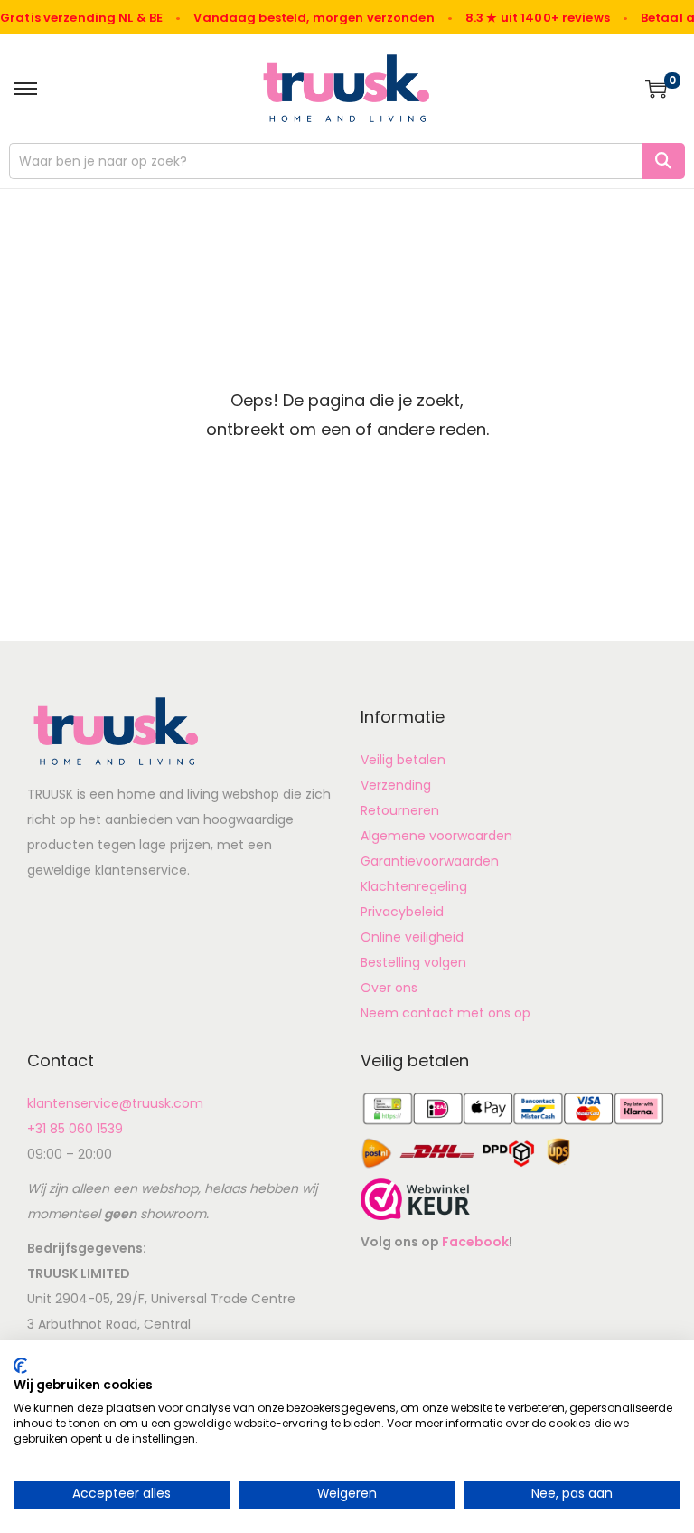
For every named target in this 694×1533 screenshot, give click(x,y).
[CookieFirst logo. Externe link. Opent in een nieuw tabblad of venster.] (20, 1366)
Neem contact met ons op (445, 1013)
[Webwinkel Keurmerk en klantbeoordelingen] (415, 1198)
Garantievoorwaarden (430, 861)
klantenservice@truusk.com (115, 1103)
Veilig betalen (403, 760)
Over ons (389, 988)
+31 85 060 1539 (75, 1129)
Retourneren (400, 810)
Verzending (396, 785)
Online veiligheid (412, 937)
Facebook (475, 1242)
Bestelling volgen (413, 962)
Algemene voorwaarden (436, 836)
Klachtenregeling (414, 886)
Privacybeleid (402, 912)
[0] (656, 88)
